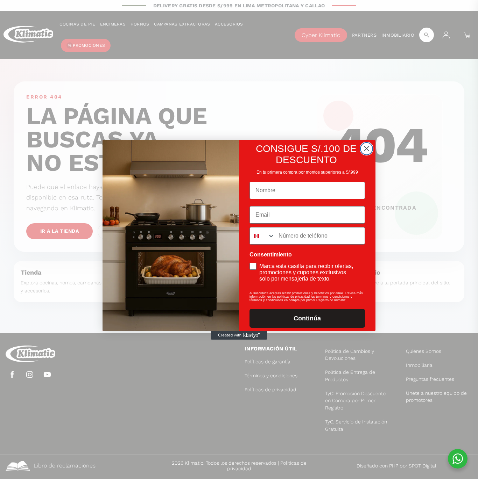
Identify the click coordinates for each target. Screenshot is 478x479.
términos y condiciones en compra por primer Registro (289, 300)
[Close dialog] (366, 149)
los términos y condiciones (330, 296)
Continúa (307, 318)
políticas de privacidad (293, 296)
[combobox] (262, 235)
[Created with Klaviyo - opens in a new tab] (239, 335)
